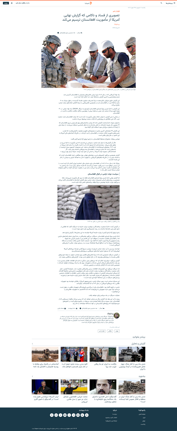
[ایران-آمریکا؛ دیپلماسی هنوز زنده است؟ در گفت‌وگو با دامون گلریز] (45, 386)
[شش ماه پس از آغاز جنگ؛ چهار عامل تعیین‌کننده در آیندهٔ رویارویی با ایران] (132, 354)
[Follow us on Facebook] (78, 415)
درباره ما (115, 414)
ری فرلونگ (117, 24)
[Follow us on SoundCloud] (60, 415)
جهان (143, 421)
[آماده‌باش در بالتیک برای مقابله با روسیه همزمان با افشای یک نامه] (45, 354)
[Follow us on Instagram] (56, 415)
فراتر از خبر (116, 11)
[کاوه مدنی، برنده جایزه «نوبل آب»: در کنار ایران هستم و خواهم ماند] (74, 354)
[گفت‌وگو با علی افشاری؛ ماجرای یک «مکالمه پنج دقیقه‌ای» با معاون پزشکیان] (103, 386)
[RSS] (82, 415)
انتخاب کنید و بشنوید (111, 418)
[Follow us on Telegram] (73, 415)
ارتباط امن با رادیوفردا (111, 421)
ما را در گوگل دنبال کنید (22, 3)
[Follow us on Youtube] (65, 415)
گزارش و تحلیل (138, 343)
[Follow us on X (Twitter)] (69, 415)
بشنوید (142, 376)
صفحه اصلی (142, 414)
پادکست (143, 424)
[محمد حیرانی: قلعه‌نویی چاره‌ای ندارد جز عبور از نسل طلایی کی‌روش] (74, 386)
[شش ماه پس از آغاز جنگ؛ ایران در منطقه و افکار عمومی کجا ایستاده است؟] (132, 386)
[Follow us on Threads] (51, 415)
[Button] (79, 33)
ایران (144, 418)
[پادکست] (11, 3)
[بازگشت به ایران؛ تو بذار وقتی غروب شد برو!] (103, 354)
